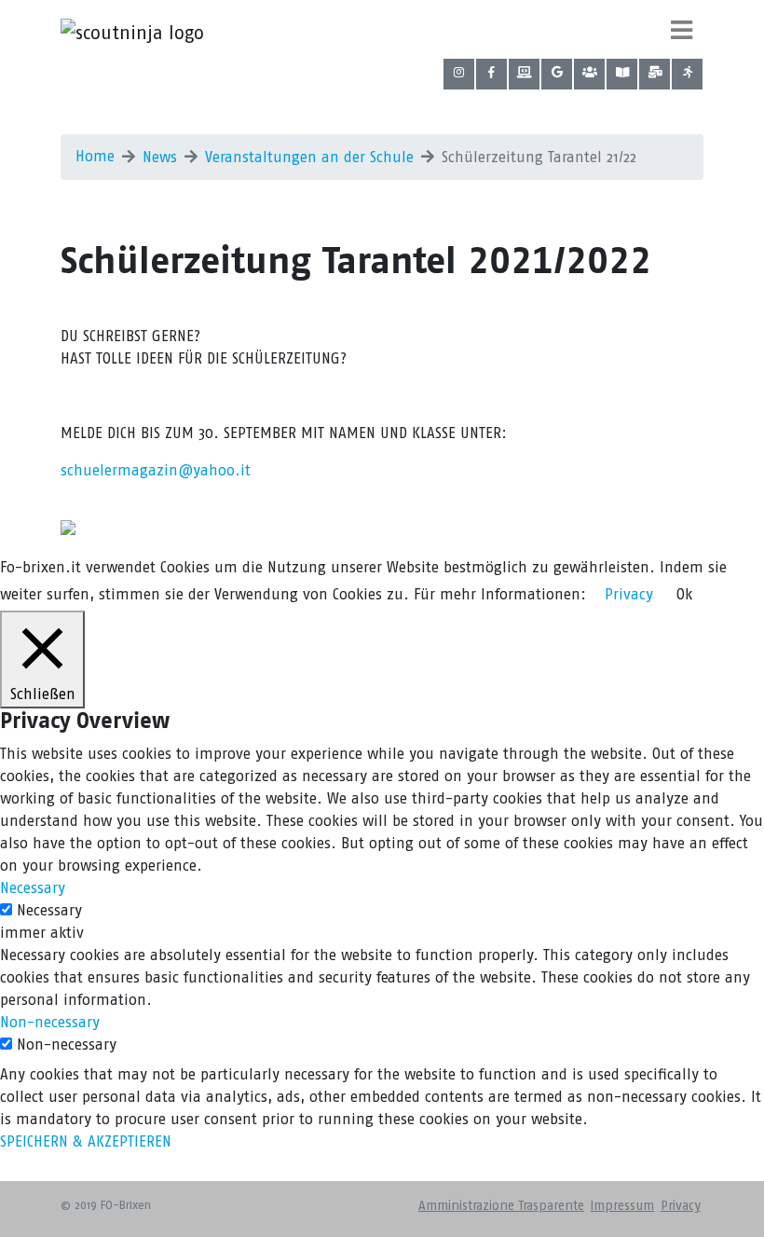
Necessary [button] (32, 888)
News (160, 157)
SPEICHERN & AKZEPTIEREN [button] (85, 1141)
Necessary (49, 910)
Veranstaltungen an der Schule (309, 157)
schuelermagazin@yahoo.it (156, 470)
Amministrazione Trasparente (501, 1206)
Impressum (622, 1206)
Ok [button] (684, 594)
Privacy (681, 1206)
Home (95, 156)
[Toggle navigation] (681, 29)
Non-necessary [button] (50, 1022)
